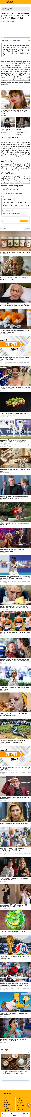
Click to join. (18, 193)
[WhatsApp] (28, 34)
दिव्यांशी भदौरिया (4, 40)
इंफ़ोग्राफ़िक (7, 1104)
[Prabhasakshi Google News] (29, 40)
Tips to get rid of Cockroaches (11, 213)
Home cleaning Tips (8, 199)
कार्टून (5, 1106)
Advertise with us (22, 1104)
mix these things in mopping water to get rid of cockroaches (15, 206)
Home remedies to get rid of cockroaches (14, 202)
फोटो (5, 1100)
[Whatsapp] (14, 190)
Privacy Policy (21, 1106)
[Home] (3, 8)
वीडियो (6, 1102)
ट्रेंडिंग (5, 1098)
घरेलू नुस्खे (8, 9)
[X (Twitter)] (28, 30)
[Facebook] (28, 27)
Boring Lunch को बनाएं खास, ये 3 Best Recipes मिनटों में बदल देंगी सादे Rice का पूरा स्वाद (15, 1072)
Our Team (20, 1109)
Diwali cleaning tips (8, 210)
